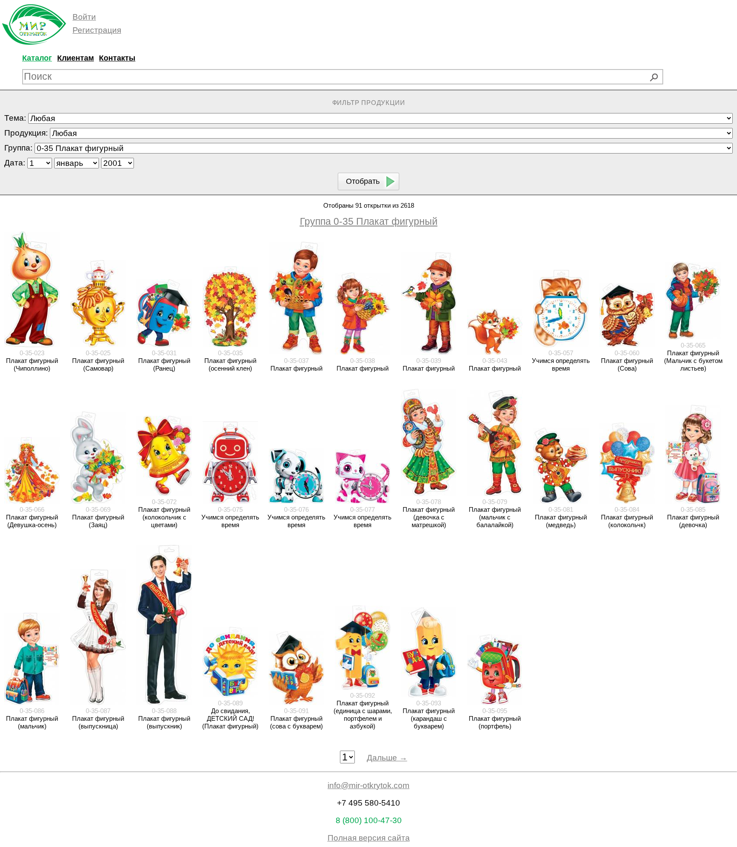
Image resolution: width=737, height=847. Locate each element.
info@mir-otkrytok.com (368, 785)
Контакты (117, 57)
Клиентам (75, 57)
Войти (84, 16)
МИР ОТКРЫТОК (34, 24)
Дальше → (387, 757)
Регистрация (97, 30)
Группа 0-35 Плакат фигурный (369, 221)
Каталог (37, 57)
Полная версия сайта (369, 837)
